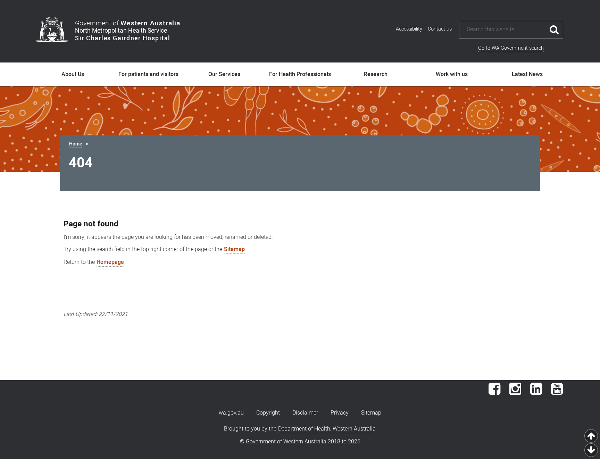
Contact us (440, 29)
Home (75, 144)
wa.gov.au (231, 413)
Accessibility (409, 29)
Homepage (110, 262)
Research (376, 74)
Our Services (224, 74)
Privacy (340, 413)
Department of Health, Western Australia (327, 429)
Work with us (452, 74)
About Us (72, 74)
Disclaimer (305, 413)
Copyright (268, 413)
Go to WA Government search (511, 48)
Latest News (527, 74)
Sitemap (234, 249)
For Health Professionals (300, 74)
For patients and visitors (148, 74)
